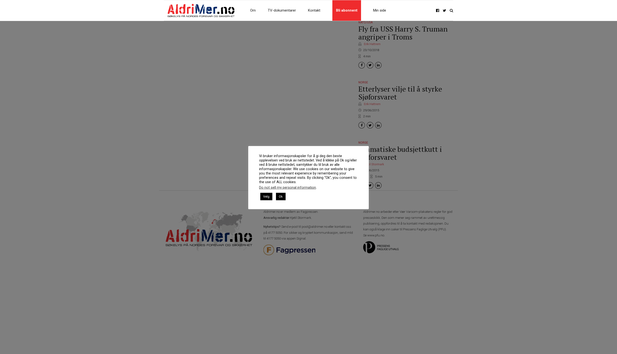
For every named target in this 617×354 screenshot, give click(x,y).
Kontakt (314, 10)
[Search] (451, 10)
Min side (379, 10)
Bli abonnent (346, 10)
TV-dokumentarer (282, 10)
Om (253, 10)
